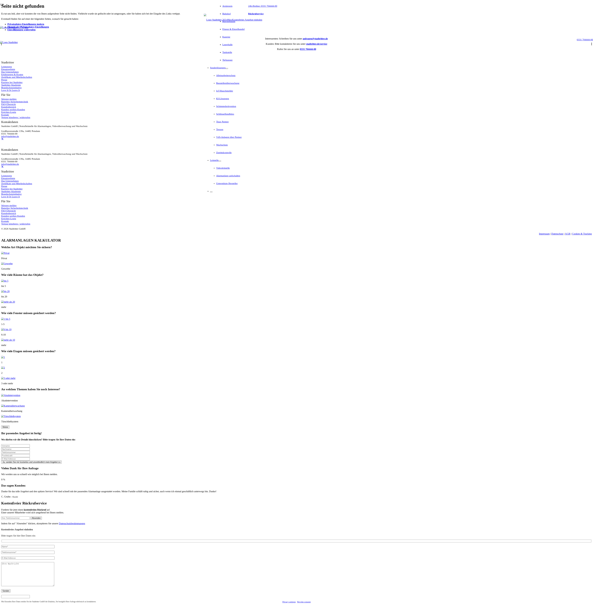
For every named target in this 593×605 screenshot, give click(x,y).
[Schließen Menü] (211, 191)
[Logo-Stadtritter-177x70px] (14, 27)
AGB (567, 233)
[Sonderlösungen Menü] (227, 68)
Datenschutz (557, 233)
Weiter (5, 427)
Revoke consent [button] (304, 602)
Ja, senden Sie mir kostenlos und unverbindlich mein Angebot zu (31, 462)
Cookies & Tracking (582, 233)
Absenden (36, 518)
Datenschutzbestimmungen (72, 523)
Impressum (544, 233)
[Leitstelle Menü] (220, 161)
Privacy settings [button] (289, 602)
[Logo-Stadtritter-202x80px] (218, 20)
